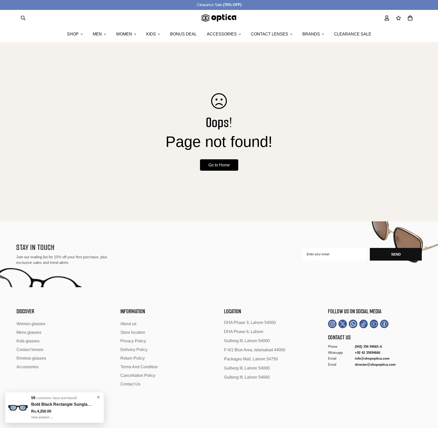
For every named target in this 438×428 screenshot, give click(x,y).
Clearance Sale (219, 5)
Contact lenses (269, 34)
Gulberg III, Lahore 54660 (247, 377)
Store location (132, 332)
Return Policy (132, 358)
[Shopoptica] (218, 18)
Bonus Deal (183, 34)
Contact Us (130, 384)
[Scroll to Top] (428, 400)
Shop (73, 34)
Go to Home (219, 165)
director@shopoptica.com (375, 364)
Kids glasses (28, 341)
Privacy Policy (133, 341)
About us (128, 324)
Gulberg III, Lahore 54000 (247, 341)
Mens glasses (28, 332)
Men (97, 34)
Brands (311, 34)
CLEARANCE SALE (352, 34)
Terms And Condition (139, 367)
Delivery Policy (134, 349)
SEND (396, 254)
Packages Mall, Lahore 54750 (251, 359)
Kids (151, 34)
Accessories (222, 34)
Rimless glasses (31, 358)
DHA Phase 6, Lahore (243, 331)
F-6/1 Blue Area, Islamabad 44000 (254, 350)
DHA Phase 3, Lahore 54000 (250, 322)
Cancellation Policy (137, 375)
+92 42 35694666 (367, 353)
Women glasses (30, 324)
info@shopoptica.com (372, 358)
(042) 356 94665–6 (368, 346)
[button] (410, 18)
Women (124, 34)
